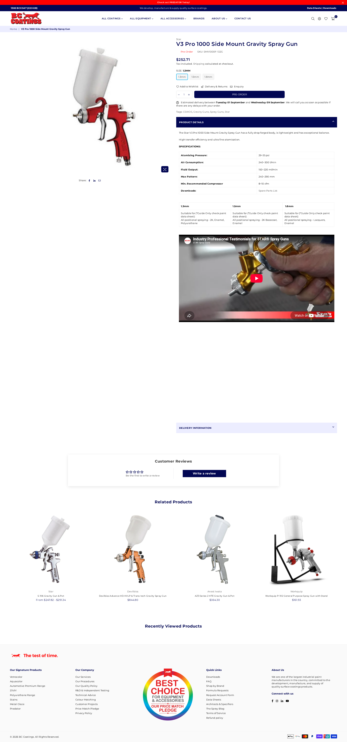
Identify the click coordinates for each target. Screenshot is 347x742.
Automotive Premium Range (27, 685)
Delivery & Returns (215, 86)
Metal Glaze (17, 704)
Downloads (329, 8)
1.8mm (208, 76)
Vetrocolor (16, 676)
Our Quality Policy (86, 685)
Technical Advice (85, 695)
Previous (6, 558)
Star (178, 39)
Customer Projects (86, 704)
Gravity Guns (201, 111)
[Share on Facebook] (89, 180)
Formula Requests (217, 690)
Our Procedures (85, 681)
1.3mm (182, 76)
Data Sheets (314, 8)
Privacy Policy (83, 713)
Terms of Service (216, 713)
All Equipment (141, 18)
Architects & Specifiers (219, 704)
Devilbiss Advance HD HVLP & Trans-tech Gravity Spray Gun (133, 596)
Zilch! (13, 690)
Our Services (83, 676)
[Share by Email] (99, 180)
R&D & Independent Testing (92, 690)
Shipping (199, 63)
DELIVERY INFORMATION (195, 427)
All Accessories (172, 18)
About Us (219, 18)
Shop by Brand (215, 685)
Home (13, 29)
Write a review (204, 473)
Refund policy (214, 717)
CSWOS (187, 111)
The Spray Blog (215, 708)
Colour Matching (85, 699)
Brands (199, 18)
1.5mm (195, 76)
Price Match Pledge (87, 708)
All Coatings (111, 18)
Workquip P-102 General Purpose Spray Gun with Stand (296, 596)
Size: (183, 70)
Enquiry (239, 86)
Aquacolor (16, 681)
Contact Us (242, 18)
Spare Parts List (268, 190)
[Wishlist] (326, 18)
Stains (14, 699)
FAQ (208, 681)
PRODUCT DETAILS (191, 122)
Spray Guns (217, 111)
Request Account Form (220, 695)
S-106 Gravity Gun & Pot (51, 596)
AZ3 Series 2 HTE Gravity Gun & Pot (214, 596)
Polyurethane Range (22, 695)
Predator (15, 708)
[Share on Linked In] (94, 180)
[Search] (313, 18)
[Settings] (319, 18)
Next (341, 558)
